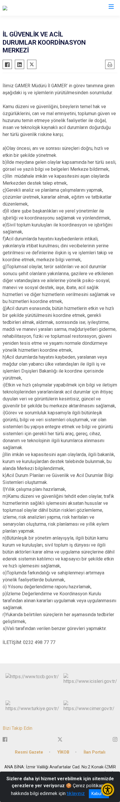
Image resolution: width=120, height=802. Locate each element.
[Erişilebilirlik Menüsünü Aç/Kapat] (107, 789)
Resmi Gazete (29, 752)
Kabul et (98, 793)
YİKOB (63, 752)
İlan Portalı (94, 752)
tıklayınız (76, 793)
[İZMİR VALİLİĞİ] (18, 7)
